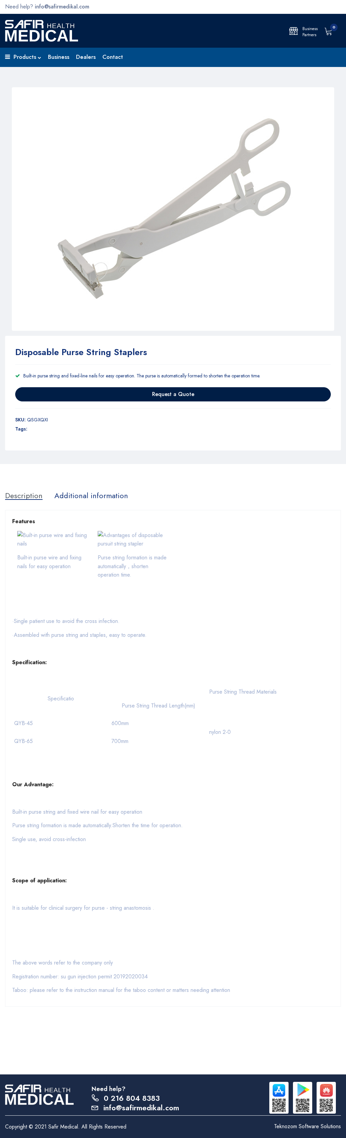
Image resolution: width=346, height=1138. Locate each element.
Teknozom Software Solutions (307, 1126)
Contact (112, 57)
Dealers (86, 57)
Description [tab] (24, 495)
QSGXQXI (37, 419)
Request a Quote (173, 394)
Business (58, 57)
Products (25, 57)
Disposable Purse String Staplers (81, 352)
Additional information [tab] (91, 495)
